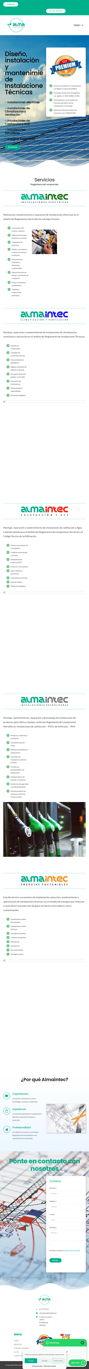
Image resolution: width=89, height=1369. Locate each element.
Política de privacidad (50, 1366)
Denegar (44, 1361)
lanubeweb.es (41, 1256)
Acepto (30, 1361)
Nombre (53, 1079)
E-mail (52, 1105)
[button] (82, 1343)
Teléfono (53, 1092)
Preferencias (58, 1361)
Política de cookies (37, 1366)
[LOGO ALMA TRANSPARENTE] (16, 18)
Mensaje (53, 1118)
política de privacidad (72, 1141)
